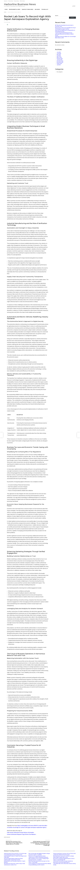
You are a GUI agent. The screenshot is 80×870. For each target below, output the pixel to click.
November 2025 (60, 62)
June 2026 (59, 53)
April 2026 (59, 56)
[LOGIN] (75, 9)
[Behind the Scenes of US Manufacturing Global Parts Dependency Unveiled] (1, 435)
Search (56, 15)
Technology (44, 9)
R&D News (37, 9)
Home (6, 9)
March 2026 (59, 57)
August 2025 (59, 63)
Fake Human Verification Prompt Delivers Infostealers (20, 832)
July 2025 (59, 64)
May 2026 (59, 54)
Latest (73, 6)
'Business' (7, 837)
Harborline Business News (20, 4)
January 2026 (59, 59)
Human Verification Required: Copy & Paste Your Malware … (22, 834)
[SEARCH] (72, 9)
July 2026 (59, 52)
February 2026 (60, 58)
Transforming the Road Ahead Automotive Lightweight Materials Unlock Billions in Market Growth (64, 34)
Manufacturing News (27, 9)
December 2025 (60, 61)
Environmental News (14, 9)
